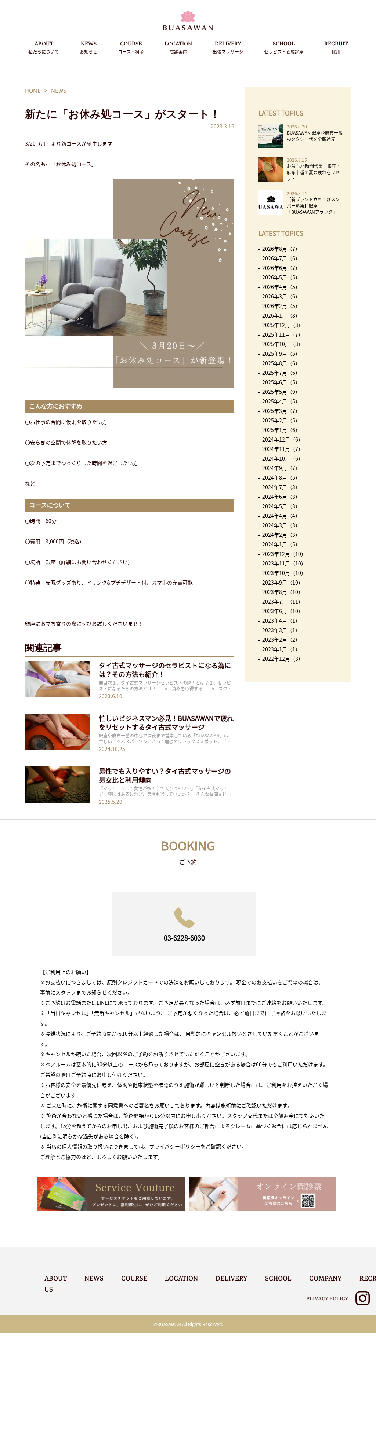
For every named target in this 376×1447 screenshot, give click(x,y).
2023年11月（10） (284, 563)
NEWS (88, 47)
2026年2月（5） (281, 305)
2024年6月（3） (281, 496)
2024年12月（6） (282, 439)
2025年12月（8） (282, 325)
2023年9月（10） (282, 582)
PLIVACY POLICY (327, 1298)
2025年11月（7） (282, 334)
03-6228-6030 (184, 937)
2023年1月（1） (281, 649)
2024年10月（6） (282, 458)
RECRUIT (336, 47)
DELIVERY (228, 47)
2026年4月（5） (281, 286)
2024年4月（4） (281, 515)
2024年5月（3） (281, 506)
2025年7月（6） (281, 372)
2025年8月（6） (281, 363)
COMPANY (325, 1278)
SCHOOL (284, 47)
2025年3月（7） (281, 410)
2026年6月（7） (281, 267)
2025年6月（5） (281, 382)
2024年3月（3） (281, 525)
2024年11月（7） (282, 449)
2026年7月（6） (281, 258)
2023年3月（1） (281, 630)
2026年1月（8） (281, 315)
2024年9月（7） (281, 468)
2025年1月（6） (281, 429)
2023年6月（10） (282, 611)
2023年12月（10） (284, 553)
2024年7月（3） (281, 487)
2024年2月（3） (281, 534)
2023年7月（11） (282, 601)
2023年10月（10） (284, 572)
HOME (33, 90)
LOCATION (178, 47)
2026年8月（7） (281, 248)
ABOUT (43, 47)
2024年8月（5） (281, 477)
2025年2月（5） (281, 420)
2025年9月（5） (281, 353)
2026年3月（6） (281, 296)
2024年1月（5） (281, 544)
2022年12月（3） (282, 658)
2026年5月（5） (281, 277)
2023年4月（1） (281, 620)
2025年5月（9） (281, 391)
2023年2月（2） (281, 639)
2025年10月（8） (282, 344)
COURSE (131, 47)
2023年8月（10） (282, 592)
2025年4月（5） (281, 401)
